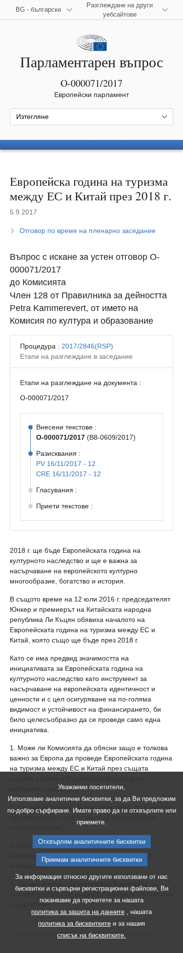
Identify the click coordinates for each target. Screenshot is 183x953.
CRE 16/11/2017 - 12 (68, 474)
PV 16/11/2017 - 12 (66, 463)
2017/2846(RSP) (87, 346)
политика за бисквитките (74, 923)
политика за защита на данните (77, 911)
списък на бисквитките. (91, 935)
